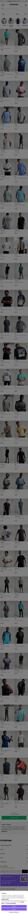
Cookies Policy (5, 899)
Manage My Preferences (14, 912)
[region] (14, 903)
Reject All (14, 909)
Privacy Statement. (11, 903)
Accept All (14, 906)
